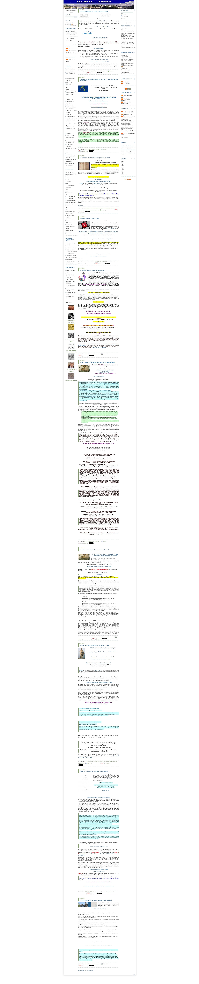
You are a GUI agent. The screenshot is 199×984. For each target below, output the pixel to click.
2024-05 (122, 164)
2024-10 (122, 163)
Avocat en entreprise (71, 128)
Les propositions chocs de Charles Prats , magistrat (98, 797)
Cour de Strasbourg (69, 198)
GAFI (67, 209)
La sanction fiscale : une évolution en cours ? (93, 270)
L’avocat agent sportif (125, 72)
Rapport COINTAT (69, 259)
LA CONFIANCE (71, 311)
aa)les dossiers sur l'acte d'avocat (126, 115)
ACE (67, 183)
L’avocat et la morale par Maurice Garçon (98, 846)
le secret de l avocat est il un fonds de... (128, 47)
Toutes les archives (124, 175)
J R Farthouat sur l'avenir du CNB (127, 121)
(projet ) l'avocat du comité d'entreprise (128, 58)
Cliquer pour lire (105, 790)
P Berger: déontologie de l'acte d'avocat (128, 130)
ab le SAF (68, 178)
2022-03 (122, 171)
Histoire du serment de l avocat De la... (128, 42)
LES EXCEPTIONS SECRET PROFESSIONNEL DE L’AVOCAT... (128, 36)
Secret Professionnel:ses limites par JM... (127, 45)
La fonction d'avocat (70, 126)
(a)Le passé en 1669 (124, 55)
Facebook (111, 71)
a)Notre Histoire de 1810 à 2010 (127, 112)
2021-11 (122, 173)
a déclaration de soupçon (70, 68)
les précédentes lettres (71, 73)
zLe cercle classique (69, 165)
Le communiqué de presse (98, 107)
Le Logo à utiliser (127, 83)
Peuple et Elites (123, 132)
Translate (74, 25)
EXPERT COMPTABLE (70, 107)
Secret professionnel (70, 163)
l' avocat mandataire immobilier (126, 61)
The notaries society (124, 103)
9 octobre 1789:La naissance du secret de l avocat (128, 34)
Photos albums (69, 302)
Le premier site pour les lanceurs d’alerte (98, 256)
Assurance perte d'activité (70, 248)
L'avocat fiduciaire (124, 68)
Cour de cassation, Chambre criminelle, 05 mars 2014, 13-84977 (98, 239)
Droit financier (70, 94)
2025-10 (122, 161)
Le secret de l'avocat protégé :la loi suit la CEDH (94, 645)
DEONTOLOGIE (69, 99)
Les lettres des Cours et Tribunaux (127, 127)
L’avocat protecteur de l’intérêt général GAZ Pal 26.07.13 (102, 659)
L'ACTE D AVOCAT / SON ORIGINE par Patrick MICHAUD (71, 33)
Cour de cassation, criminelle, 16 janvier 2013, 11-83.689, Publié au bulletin (98, 886)
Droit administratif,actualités (71, 200)
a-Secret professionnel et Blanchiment (101, 208)
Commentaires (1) (96, 210)
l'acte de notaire (126, 98)
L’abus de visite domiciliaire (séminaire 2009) (99, 682)
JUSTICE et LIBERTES (70, 116)
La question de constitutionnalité (127, 125)
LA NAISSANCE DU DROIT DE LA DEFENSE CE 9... (127, 31)
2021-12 (122, 172)
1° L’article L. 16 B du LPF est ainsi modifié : (89, 708)
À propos (71, 12)
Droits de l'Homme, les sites (71, 202)
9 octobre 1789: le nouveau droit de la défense (128, 29)
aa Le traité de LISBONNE (71, 174)
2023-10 (122, 169)
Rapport (81, 183)
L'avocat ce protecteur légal (126, 124)
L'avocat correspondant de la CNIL (127, 65)
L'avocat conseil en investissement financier (127, 64)
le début (67, 31)
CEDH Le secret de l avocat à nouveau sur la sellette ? (96, 900)
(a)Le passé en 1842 (124, 56)
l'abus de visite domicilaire (125, 123)
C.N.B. (67, 272)
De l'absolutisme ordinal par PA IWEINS (128, 117)
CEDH (67, 89)
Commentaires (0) (104, 71)
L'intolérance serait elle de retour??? (127, 43)
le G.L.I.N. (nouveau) (70, 219)
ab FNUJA (68, 176)
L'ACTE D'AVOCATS (70, 253)
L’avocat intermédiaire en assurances (127, 73)
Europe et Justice (69, 105)
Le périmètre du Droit (70, 137)
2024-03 (122, 165)
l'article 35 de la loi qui (111, 228)
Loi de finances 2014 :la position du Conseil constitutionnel (97, 362)
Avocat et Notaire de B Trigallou (126, 96)
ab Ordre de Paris (69, 179)
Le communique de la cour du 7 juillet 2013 (98, 61)
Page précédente (81, 970)
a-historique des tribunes (70, 72)
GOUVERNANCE (69, 114)
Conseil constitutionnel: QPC (71, 91)
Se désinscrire (125, 16)
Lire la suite (80, 146)
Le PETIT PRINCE (69, 139)
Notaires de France (69, 232)
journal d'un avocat (69, 213)
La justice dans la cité (70, 133)
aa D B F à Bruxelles (70, 172)
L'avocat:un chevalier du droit (71, 118)
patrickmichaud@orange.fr (71, 10)
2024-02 (122, 167)
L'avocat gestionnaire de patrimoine (127, 69)
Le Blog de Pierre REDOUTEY (125, 100)
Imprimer (94, 73)
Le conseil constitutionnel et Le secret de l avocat (94, 550)
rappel (67, 36)
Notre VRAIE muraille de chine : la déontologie (94, 771)
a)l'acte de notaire (69, 70)
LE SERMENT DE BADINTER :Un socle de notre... (127, 40)
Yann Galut (103, 774)
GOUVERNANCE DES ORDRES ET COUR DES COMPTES (71, 38)
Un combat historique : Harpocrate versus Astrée (102, 657)
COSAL (67, 194)
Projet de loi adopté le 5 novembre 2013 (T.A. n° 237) (99, 564)
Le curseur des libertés (70, 135)
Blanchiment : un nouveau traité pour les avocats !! (95, 158)
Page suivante (90, 970)
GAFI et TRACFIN (69, 108)
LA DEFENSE (71, 361)
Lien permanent (97, 71)
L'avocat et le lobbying (128, 66)
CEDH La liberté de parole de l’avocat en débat (94, 11)
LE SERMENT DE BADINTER (71, 380)
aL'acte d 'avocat (69, 82)
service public (68, 234)
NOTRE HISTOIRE (70, 154)
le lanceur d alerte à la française (98, 101)
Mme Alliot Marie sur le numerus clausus (127, 129)
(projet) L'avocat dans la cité (126, 60)
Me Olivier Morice (101, 20)
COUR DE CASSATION (71, 196)
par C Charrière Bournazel (99, 871)
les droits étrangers (69, 230)
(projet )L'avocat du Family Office (127, 59)
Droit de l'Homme (70, 92)
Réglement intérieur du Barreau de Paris (128, 134)
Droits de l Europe (124, 119)
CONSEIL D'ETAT (69, 192)
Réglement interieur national (126, 135)
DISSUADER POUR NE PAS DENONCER (98, 869)
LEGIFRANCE (69, 224)
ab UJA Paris (68, 181)
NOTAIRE (68, 152)
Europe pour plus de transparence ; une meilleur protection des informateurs (99, 79)
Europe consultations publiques (126, 120)
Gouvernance (71, 48)
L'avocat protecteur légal (125, 71)
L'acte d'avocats (126, 81)
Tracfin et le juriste (124, 137)
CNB (67, 191)
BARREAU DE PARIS (70, 270)
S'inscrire (124, 14)
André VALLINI (97, 183)
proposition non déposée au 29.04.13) (103, 778)
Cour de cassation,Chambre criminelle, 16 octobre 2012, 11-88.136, (98, 946)
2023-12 (122, 168)
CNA (67, 189)
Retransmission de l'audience (100, 37)
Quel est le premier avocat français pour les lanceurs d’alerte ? (98, 254)
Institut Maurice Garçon (70, 211)
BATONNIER (68, 84)
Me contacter (128, 23)
